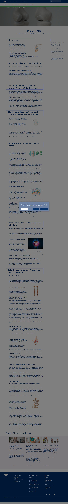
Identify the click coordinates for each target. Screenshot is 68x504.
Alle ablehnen (36, 208)
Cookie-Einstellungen (24, 208)
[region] (34, 206)
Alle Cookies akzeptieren (43, 208)
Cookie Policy (24, 206)
